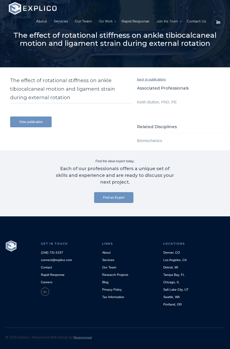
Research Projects (115, 275)
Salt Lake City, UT (176, 289)
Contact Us (196, 21)
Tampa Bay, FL (174, 275)
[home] (34, 6)
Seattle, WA (171, 297)
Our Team (83, 21)
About (41, 21)
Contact (46, 267)
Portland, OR (172, 304)
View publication (31, 122)
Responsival (82, 337)
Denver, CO (171, 252)
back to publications (151, 79)
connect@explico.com (56, 260)
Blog (105, 282)
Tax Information (113, 297)
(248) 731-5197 (52, 252)
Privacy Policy (112, 289)
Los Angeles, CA (175, 260)
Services (61, 21)
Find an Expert (113, 197)
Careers (46, 282)
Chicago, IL (171, 282)
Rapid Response (135, 21)
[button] (107, 21)
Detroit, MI (170, 267)
